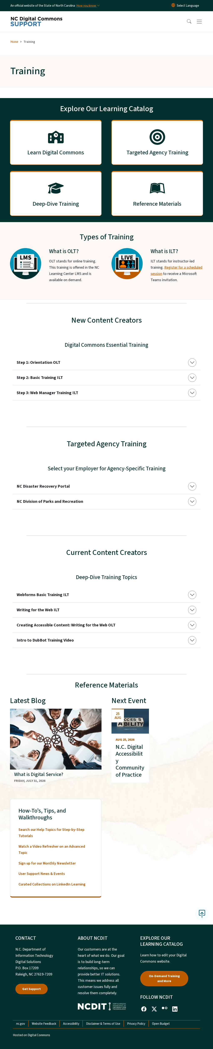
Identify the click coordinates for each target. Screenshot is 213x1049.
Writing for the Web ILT (38, 610)
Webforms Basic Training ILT (43, 595)
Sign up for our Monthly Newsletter (47, 863)
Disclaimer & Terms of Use (103, 1023)
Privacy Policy (136, 1023)
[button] (186, 22)
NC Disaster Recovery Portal (43, 486)
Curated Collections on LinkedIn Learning (52, 884)
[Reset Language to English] (173, 5)
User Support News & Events (42, 873)
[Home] (36, 17)
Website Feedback (44, 1023)
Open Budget (161, 1023)
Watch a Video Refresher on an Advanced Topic (52, 849)
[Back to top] (202, 914)
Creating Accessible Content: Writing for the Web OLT (66, 625)
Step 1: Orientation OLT (38, 362)
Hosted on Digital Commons (31, 1035)
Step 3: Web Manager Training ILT (47, 393)
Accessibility (71, 1023)
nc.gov (20, 1023)
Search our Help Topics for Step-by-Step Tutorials (51, 833)
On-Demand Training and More (164, 978)
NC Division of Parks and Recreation (50, 501)
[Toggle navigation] (203, 22)
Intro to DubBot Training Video (45, 640)
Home (14, 41)
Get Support (31, 989)
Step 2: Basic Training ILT (40, 378)
